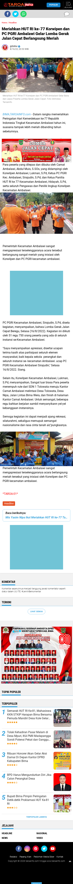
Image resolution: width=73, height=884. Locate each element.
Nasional (41, 833)
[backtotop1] (70, 861)
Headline (9, 503)
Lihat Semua (36, 611)
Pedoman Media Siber (44, 857)
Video (39, 837)
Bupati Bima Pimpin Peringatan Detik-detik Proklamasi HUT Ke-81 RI (28, 800)
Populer (53, 5)
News (5, 837)
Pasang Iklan (25, 857)
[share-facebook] (7, 14)
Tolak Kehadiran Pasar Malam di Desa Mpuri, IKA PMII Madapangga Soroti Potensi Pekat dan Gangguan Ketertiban (29, 735)
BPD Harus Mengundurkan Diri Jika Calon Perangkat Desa (29, 776)
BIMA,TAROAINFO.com (17, 114)
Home (4, 23)
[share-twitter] (15, 14)
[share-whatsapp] (23, 14)
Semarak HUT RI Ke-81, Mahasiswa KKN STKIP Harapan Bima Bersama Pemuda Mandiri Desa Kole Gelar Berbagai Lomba (29, 714)
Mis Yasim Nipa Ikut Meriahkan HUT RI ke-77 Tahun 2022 (36, 517)
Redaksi (13, 857)
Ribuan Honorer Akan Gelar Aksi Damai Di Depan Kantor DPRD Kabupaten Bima (27, 757)
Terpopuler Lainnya (36, 817)
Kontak (60, 857)
